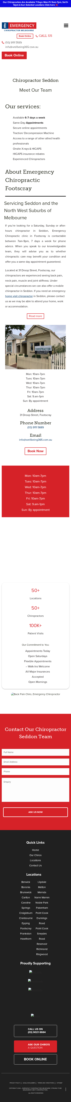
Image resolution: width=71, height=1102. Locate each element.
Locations (35, 598)
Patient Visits (35, 633)
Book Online (25, 36)
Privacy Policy (15, 1083)
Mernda (42, 892)
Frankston (25, 933)
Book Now (35, 451)
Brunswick (26, 892)
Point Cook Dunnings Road (42, 918)
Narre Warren (41, 897)
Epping (26, 923)
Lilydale (42, 882)
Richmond (42, 949)
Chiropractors (35, 616)
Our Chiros (35, 855)
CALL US (45, 36)
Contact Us (35, 865)
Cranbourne (26, 918)
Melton (42, 887)
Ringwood (42, 954)
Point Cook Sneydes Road (42, 933)
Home (35, 850)
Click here (50, 5)
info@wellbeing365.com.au (21, 47)
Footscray (25, 928)
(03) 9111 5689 (13, 42)
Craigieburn (25, 913)
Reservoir (42, 943)
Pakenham (42, 907)
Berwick (25, 882)
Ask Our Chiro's (39, 1046)
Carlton (26, 897)
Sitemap (59, 1083)
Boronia (25, 887)
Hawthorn (25, 938)
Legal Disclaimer (29, 1083)
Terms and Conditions (46, 1083)
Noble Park (42, 902)
